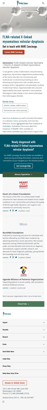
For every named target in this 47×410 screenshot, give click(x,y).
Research (5, 337)
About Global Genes (8, 352)
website (5, 211)
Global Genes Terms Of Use (10, 373)
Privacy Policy (7, 366)
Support (5, 322)
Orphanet (14, 118)
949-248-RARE (18, 393)
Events (4, 344)
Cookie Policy (6, 359)
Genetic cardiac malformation (15, 105)
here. (39, 296)
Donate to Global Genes (15, 382)
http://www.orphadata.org (13, 131)
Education (5, 330)
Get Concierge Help (23, 166)
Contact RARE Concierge (14, 52)
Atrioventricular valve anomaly (15, 110)
